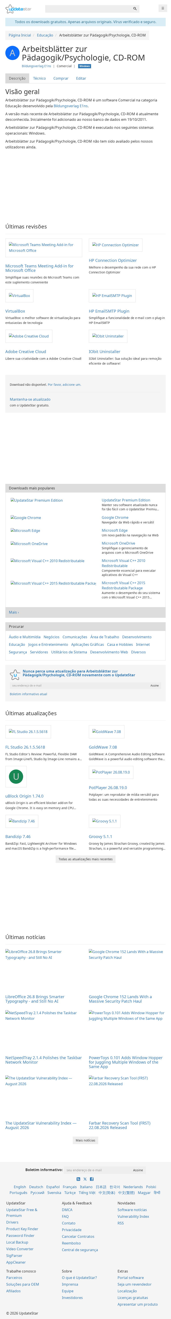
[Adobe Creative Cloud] (29, 335)
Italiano (86, 1186)
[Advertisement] (85, 183)
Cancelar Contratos (78, 1236)
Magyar (144, 1192)
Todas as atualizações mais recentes (86, 859)
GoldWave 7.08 (103, 747)
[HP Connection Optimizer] (115, 244)
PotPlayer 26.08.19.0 (108, 787)
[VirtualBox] (19, 295)
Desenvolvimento (137, 636)
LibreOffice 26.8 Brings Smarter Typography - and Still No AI (34, 999)
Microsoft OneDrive (118, 543)
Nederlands (133, 1186)
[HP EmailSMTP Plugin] (112, 295)
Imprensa (70, 1284)
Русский (37, 1192)
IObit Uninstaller (104, 351)
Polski (151, 1186)
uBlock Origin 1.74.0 (24, 796)
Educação (17, 644)
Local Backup (17, 1242)
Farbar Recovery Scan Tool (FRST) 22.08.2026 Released (119, 1125)
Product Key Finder (22, 1228)
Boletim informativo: (44, 1169)
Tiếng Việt (87, 1192)
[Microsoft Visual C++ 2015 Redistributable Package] (54, 582)
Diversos (138, 652)
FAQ (65, 1216)
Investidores (72, 1297)
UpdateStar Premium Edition (126, 500)
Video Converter (20, 1248)
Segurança (18, 652)
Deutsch (36, 1186)
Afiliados (13, 1291)
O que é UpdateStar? (79, 1277)
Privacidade (71, 1229)
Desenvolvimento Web (109, 652)
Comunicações (75, 636)
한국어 (115, 1186)
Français (70, 1186)
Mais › (14, 612)
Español (53, 1186)
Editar (81, 78)
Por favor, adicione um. (64, 384)
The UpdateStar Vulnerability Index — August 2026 (41, 1125)
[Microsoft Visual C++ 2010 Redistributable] (48, 560)
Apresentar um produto (138, 1304)
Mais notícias (85, 1140)
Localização (127, 1291)
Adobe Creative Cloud (25, 351)
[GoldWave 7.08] (106, 731)
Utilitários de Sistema (69, 652)
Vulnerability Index (133, 1216)
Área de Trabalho (104, 636)
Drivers (12, 1222)
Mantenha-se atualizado (30, 399)
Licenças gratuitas (133, 1297)
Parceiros (14, 1277)
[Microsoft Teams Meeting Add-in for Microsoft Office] (44, 247)
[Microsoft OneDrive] (30, 543)
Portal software (131, 1277)
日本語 (101, 1186)
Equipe (67, 1291)
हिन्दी (157, 1192)
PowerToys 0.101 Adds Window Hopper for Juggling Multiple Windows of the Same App (126, 1062)
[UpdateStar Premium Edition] (38, 500)
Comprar (61, 78)
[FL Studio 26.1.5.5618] (28, 731)
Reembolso (71, 1243)
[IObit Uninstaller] (108, 335)
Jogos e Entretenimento (48, 644)
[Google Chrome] (27, 517)
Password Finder (20, 1235)
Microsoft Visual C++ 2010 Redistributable (123, 563)
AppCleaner (16, 1262)
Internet (143, 644)
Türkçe (70, 1192)
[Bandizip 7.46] (22, 821)
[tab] (17, 78)
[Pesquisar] (134, 9)
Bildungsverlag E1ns (36, 66)
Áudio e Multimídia (25, 636)
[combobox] (88, 9)
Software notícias (132, 1209)
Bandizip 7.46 (18, 836)
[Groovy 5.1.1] (104, 821)
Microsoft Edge (115, 530)
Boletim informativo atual (28, 694)
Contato (68, 1223)
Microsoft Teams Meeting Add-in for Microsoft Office (39, 268)
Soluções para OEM (22, 1284)
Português (18, 1192)
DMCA (67, 1209)
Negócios (51, 636)
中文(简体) (107, 1192)
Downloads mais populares (32, 488)
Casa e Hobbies (120, 644)
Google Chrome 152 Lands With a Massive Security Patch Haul (120, 999)
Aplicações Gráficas (87, 644)
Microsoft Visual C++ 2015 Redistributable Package (123, 585)
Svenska (54, 1192)
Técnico (39, 78)
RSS (121, 1223)
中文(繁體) (126, 1192)
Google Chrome (115, 517)
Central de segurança (80, 1249)
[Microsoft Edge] (26, 530)
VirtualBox (15, 311)
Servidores (39, 652)
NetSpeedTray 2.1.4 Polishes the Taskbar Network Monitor (43, 1060)
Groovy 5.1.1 (100, 836)
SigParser (14, 1255)
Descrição (17, 78)
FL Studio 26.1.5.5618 (25, 747)
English (20, 1186)
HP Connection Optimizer (113, 260)
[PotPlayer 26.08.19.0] (111, 772)
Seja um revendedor (135, 1284)
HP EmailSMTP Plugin (109, 311)
